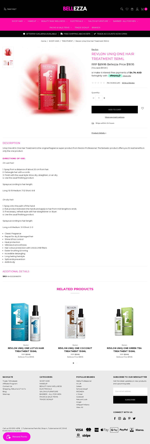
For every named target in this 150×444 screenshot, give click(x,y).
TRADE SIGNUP (82, 27)
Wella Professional (83, 381)
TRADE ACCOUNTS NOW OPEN (112, 34)
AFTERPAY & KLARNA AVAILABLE (41, 34)
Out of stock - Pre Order (124, 339)
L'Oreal (79, 394)
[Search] (121, 9)
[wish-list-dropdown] (142, 108)
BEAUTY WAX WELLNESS (53, 21)
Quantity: (96, 92)
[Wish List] (127, 9)
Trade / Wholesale (10, 381)
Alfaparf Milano (82, 405)
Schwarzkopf (82, 389)
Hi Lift (78, 383)
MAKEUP (32, 21)
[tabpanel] (75, 330)
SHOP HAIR (17, 21)
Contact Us (7, 386)
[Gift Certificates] (132, 9)
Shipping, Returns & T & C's (14, 389)
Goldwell (80, 397)
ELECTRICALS (76, 21)
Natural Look (81, 399)
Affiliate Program (10, 383)
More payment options (114, 117)
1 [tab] (73, 363)
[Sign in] (137, 9)
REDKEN (80, 391)
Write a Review (128, 83)
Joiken (79, 386)
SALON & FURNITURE (98, 21)
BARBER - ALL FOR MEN (124, 21)
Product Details (98, 133)
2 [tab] (76, 363)
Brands (96, 27)
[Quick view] (42, 306)
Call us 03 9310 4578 (11, 428)
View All (79, 407)
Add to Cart (26, 339)
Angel (78, 402)
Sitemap (6, 394)
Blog (5, 391)
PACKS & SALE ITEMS (60, 27)
